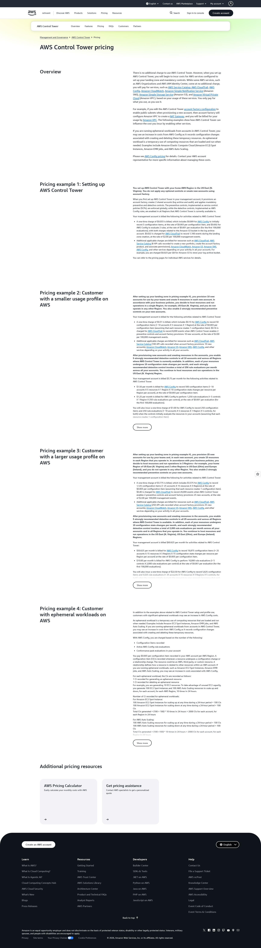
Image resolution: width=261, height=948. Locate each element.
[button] (63, 13)
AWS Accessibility (197, 894)
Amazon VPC (150, 119)
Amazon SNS (210, 246)
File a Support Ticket (199, 871)
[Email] (238, 930)
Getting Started (85, 865)
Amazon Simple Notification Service (184, 90)
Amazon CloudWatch (152, 90)
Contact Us (194, 865)
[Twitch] (223, 930)
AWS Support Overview (200, 888)
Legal (191, 900)
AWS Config (203, 221)
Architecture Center (87, 888)
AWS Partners (84, 906)
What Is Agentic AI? (32, 877)
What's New (28, 894)
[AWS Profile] (230, 3)
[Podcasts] (233, 930)
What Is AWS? (29, 865)
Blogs (25, 900)
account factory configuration (200, 109)
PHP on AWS (140, 894)
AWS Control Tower (81, 37)
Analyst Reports (85, 900)
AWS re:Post (195, 877)
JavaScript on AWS (143, 900)
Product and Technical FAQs (92, 894)
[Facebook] (209, 930)
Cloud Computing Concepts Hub (39, 882)
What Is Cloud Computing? (36, 871)
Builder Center (140, 865)
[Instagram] (219, 930)
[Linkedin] (214, 930)
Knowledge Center (198, 882)
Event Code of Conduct (200, 906)
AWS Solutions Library (89, 882)
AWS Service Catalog (179, 87)
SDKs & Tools (140, 871)
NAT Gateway (177, 116)
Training (81, 871)
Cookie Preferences (87, 938)
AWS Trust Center (86, 877)
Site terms (38, 938)
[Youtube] (228, 930)
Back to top (129, 917)
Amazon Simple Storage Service (156, 94)
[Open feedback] (257, 474)
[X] (204, 930)
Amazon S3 (197, 246)
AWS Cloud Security (32, 888)
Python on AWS (141, 882)
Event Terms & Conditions (202, 911)
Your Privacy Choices (57, 938)
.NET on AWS (140, 877)
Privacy (25, 938)
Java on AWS (140, 888)
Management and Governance (54, 37)
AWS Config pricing (155, 156)
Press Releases (29, 906)
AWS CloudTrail (199, 87)
